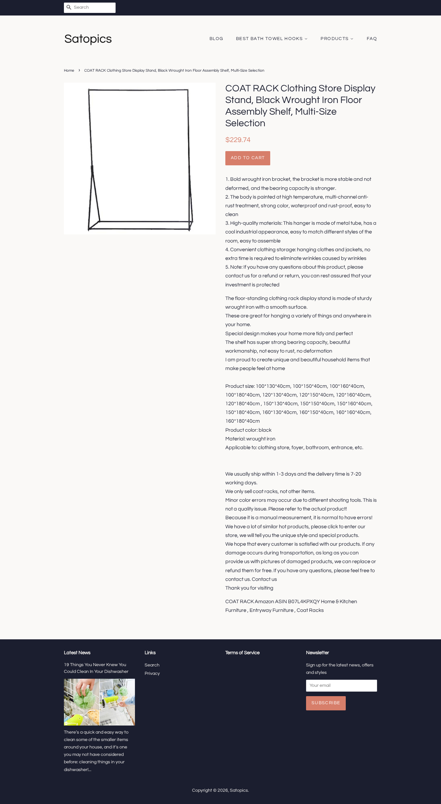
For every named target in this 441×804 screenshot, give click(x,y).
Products (335, 38)
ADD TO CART (248, 158)
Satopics (239, 790)
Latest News (77, 652)
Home (69, 70)
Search (152, 665)
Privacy (152, 673)
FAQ (372, 38)
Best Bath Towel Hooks (270, 38)
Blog (216, 38)
